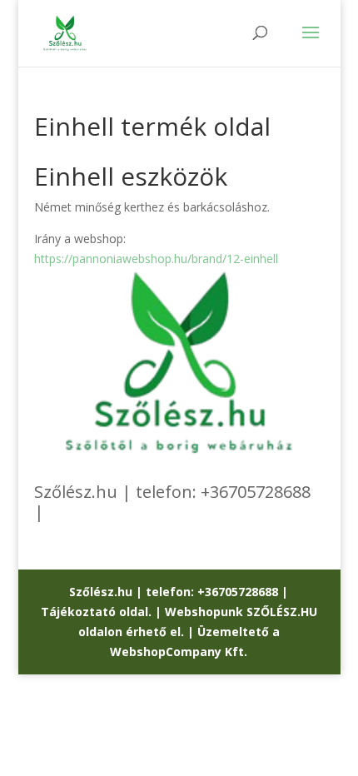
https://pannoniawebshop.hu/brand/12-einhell (156, 258)
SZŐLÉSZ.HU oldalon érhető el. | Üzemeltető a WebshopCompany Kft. (197, 631)
